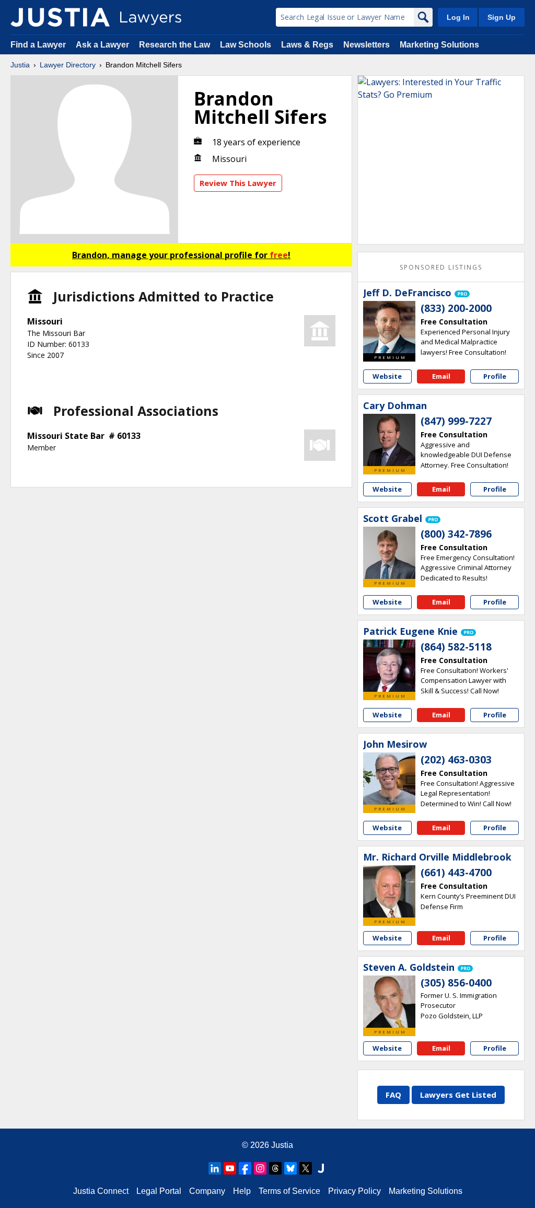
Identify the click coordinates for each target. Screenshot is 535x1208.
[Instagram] (260, 1168)
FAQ (393, 1094)
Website (387, 376)
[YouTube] (230, 1168)
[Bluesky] (290, 1168)
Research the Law (174, 44)
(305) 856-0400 (456, 983)
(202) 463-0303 (456, 759)
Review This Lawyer (238, 183)
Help (242, 1191)
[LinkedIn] (214, 1168)
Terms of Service (289, 1191)
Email (441, 376)
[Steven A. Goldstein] (389, 1001)
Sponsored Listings (441, 267)
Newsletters (366, 44)
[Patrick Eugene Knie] (389, 666)
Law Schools (245, 44)
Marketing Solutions (439, 44)
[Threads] (275, 1168)
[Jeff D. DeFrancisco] (389, 327)
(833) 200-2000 (456, 308)
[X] (305, 1168)
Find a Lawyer (38, 44)
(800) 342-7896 (456, 534)
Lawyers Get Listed (458, 1094)
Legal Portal (158, 1191)
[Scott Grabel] (389, 553)
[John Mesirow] (389, 778)
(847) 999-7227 (456, 421)
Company (207, 1191)
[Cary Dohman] (389, 440)
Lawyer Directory (68, 65)
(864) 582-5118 (456, 647)
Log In (458, 17)
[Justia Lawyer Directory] (60, 17)
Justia (20, 65)
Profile (494, 376)
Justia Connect (101, 1191)
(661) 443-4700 (456, 872)
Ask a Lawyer (103, 44)
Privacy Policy (354, 1191)
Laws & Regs (307, 44)
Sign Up (501, 17)
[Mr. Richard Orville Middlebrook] (389, 891)
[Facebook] (245, 1168)
